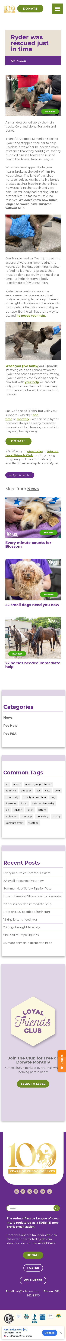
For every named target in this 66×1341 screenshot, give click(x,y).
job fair (18, 809)
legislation (11, 816)
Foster (33, 1267)
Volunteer (33, 1280)
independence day (43, 803)
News (33, 488)
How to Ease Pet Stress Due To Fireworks (32, 896)
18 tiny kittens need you (20, 919)
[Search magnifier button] (57, 1208)
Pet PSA (10, 734)
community (11, 797)
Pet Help (10, 726)
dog (53, 797)
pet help (27, 816)
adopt (16, 784)
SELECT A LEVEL (33, 1083)
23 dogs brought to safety (21, 927)
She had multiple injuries (21, 935)
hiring (24, 803)
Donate (18, 441)
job (7, 809)
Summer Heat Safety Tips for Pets (27, 888)
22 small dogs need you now (23, 880)
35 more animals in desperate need (27, 943)
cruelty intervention (20, 475)
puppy (56, 816)
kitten (30, 809)
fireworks (10, 803)
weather (33, 822)
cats (47, 790)
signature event (14, 822)
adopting (10, 790)
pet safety (42, 816)
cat (38, 790)
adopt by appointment (38, 784)
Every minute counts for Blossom (26, 873)
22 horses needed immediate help (27, 904)
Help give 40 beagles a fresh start (26, 912)
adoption (26, 790)
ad (6, 784)
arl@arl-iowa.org (27, 1291)
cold (57, 790)
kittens (42, 809)
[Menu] (57, 9)
